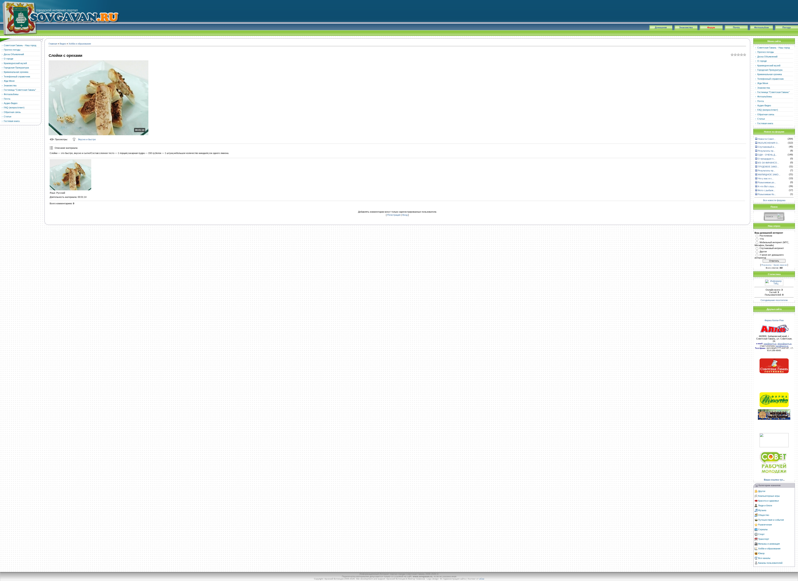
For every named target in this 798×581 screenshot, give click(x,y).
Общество (763, 515)
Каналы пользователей (770, 563)
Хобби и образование (80, 43)
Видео (63, 43)
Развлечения (765, 524)
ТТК (762, 239)
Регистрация (393, 215)
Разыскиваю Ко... (767, 194)
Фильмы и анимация (769, 544)
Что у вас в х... (765, 178)
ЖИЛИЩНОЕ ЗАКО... (769, 174)
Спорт (761, 534)
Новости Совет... (767, 139)
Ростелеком (766, 235)
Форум (711, 27)
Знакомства (686, 27)
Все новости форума (774, 200)
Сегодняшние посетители (774, 300)
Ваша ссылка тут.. (774, 479)
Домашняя (661, 27)
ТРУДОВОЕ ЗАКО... (768, 166)
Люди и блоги (765, 505)
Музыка (762, 510)
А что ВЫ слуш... (767, 186)
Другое (763, 251)
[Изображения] (70, 174)
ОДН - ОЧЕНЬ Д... (767, 155)
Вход (405, 215)
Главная (53, 43)
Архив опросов (780, 265)
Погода (786, 27)
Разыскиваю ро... (767, 182)
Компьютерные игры (769, 496)
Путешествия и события (771, 520)
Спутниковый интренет (772, 248)
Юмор (761, 553)
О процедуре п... (766, 158)
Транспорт (763, 539)
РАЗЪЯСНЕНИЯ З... (768, 143)
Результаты (766, 265)
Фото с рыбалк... (766, 190)
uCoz (481, 579)
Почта (736, 27)
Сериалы (763, 529)
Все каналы (764, 558)
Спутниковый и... (767, 147)
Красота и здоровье (768, 500)
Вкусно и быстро (87, 139)
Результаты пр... (766, 151)
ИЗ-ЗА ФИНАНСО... (768, 162)
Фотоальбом (761, 27)
